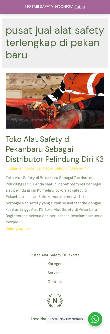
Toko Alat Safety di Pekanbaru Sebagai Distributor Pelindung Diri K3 (55, 149)
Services (55, 272)
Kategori (55, 264)
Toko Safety (55, 168)
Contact (55, 281)
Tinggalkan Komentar (24, 168)
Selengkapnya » (19, 228)
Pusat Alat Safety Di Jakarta (55, 255)
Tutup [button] (80, 6)
